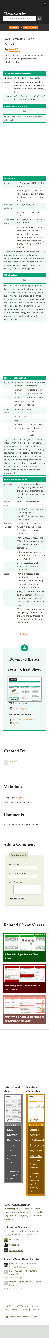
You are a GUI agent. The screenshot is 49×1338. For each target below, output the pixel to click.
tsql (11, 1179)
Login (14, 27)
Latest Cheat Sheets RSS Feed (22, 1316)
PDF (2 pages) (20, 708)
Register (31, 27)
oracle (34, 1187)
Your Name (14, 864)
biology (25, 634)
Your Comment (16, 882)
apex (32, 1191)
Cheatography (11, 1208)
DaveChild (14, 1239)
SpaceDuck (14, 1245)
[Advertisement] (20, 4)
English (19, 797)
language (8, 1219)
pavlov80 (13, 1271)
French (37, 1215)
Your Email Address (18, 873)
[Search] (39, 18)
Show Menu (45, 4)
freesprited (14, 1172)
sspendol (36, 1173)
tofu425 (13, 761)
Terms (24, 1309)
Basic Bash (33, 1263)
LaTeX (16, 723)
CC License (11, 1309)
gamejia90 (14, 1263)
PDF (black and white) (23, 719)
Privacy (35, 1309)
